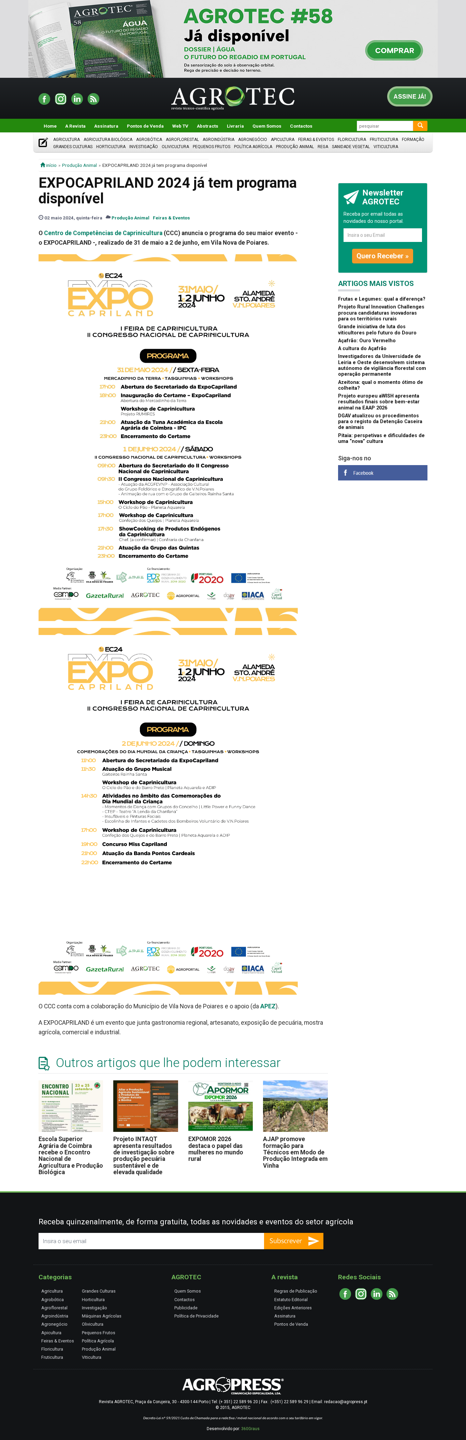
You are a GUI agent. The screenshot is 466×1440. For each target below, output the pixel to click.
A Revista (75, 126)
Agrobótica (149, 139)
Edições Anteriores (293, 1307)
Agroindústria (218, 139)
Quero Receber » (382, 256)
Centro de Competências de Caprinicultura (103, 233)
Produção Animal (295, 146)
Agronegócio (252, 139)
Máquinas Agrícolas (101, 1316)
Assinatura (106, 126)
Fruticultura (384, 139)
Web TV (180, 126)
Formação (413, 139)
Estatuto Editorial (291, 1299)
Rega (323, 146)
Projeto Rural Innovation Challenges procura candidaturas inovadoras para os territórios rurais (381, 313)
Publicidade (186, 1307)
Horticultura (111, 146)
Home (50, 126)
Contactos (301, 126)
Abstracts (207, 126)
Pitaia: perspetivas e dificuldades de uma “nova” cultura (381, 438)
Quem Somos (266, 126)
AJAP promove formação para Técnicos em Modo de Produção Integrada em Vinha (295, 1152)
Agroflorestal (182, 139)
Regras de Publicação (295, 1291)
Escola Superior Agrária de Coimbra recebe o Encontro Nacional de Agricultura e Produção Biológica (71, 1156)
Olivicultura (175, 146)
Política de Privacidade (196, 1316)
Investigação (143, 146)
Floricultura (352, 139)
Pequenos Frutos (211, 146)
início (51, 165)
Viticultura (386, 146)
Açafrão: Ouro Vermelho (367, 341)
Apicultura (282, 139)
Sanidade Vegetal (351, 146)
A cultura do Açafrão (362, 348)
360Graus (250, 1428)
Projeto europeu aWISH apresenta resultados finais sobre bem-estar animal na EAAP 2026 (379, 402)
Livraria (235, 126)
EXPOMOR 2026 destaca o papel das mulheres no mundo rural (215, 1149)
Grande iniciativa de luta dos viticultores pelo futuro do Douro (377, 329)
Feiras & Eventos (316, 139)
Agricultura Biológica (108, 139)
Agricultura (66, 139)
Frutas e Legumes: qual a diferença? (381, 299)
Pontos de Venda (145, 126)
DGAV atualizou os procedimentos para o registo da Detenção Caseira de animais (380, 422)
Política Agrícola (253, 146)
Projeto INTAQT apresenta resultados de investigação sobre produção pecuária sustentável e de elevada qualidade (143, 1156)
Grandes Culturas (72, 146)
